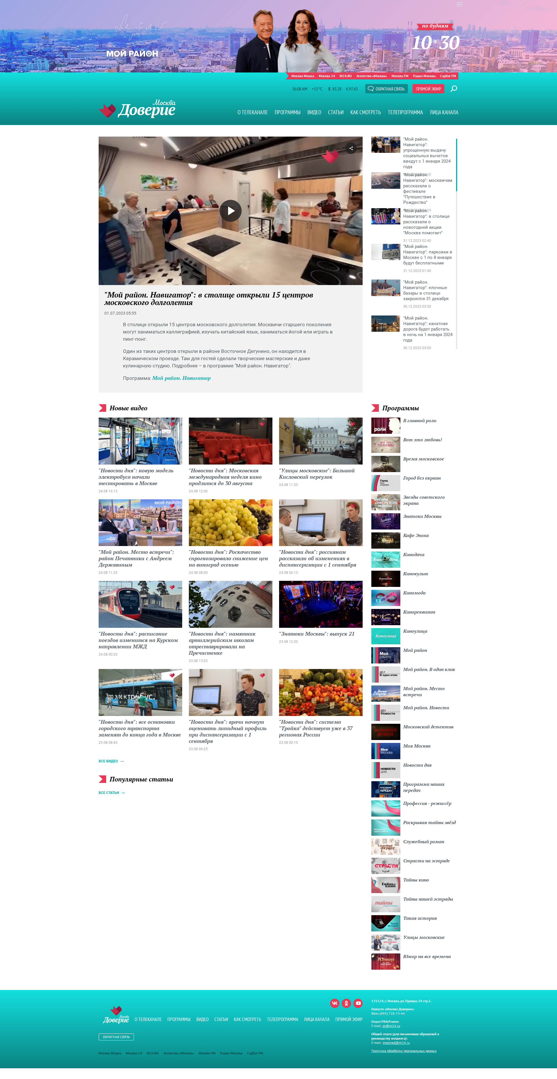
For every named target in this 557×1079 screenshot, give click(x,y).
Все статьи (109, 793)
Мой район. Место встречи (424, 691)
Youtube (358, 1003)
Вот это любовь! (422, 439)
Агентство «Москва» (372, 76)
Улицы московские (424, 937)
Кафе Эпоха (416, 535)
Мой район (415, 650)
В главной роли (419, 420)
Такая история (420, 918)
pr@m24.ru (391, 1026)
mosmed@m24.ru (396, 1042)
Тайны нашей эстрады (428, 899)
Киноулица (415, 631)
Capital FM (448, 76)
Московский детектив (428, 726)
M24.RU (346, 76)
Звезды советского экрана (424, 500)
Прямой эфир (428, 89)
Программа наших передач (423, 787)
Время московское (423, 459)
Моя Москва (417, 746)
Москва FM (400, 76)
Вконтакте (334, 1003)
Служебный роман (423, 841)
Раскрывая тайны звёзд (429, 822)
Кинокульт (415, 573)
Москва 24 (327, 76)
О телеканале (253, 112)
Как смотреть (365, 112)
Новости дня (417, 765)
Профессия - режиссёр (427, 803)
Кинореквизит (419, 612)
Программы (288, 112)
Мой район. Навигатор (181, 377)
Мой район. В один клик (429, 669)
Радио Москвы (424, 76)
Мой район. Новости (426, 707)
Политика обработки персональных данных (404, 1051)
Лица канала (444, 112)
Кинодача (413, 554)
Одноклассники (346, 1003)
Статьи (335, 112)
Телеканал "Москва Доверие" (137, 108)
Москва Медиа (303, 76)
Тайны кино (416, 880)
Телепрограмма (405, 112)
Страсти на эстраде (426, 860)
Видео (314, 112)
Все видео (108, 761)
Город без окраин (422, 478)
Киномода (414, 593)
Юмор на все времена (427, 956)
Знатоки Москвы (422, 516)
